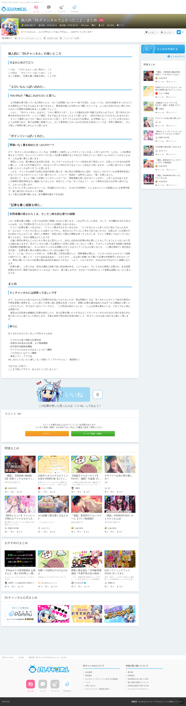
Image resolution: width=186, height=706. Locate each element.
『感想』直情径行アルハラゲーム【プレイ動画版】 (86, 517)
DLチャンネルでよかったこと (30, 38)
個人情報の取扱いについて (138, 682)
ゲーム (121, 25)
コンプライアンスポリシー (138, 689)
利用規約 (88, 675)
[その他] (183, 32)
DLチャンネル (14, 8)
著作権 (130, 672)
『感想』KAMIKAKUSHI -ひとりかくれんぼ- (119, 517)
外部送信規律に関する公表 (138, 686)
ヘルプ (87, 682)
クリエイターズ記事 (71, 38)
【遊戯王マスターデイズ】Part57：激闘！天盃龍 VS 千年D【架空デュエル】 (86, 478)
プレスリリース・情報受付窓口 (97, 689)
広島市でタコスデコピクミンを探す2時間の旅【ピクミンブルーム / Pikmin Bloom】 (53, 478)
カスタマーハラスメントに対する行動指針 (101, 679)
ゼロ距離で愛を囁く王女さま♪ (168, 147)
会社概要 (88, 672)
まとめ (21, 657)
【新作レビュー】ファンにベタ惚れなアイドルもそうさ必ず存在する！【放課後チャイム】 (168, 133)
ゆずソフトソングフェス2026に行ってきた (117, 572)
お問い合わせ (90, 686)
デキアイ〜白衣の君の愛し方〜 (168, 118)
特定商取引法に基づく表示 (138, 679)
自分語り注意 (52, 38)
